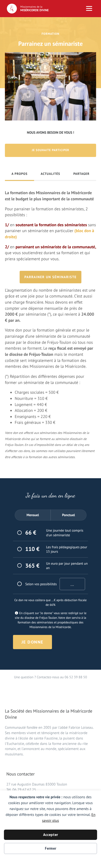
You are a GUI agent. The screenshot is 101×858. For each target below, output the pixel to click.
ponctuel (68, 515)
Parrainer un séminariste (51, 277)
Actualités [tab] (50, 174)
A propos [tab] (19, 174)
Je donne (32, 642)
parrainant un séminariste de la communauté (55, 247)
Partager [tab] (81, 174)
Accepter (50, 834)
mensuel (32, 515)
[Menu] (89, 8)
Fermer (50, 848)
